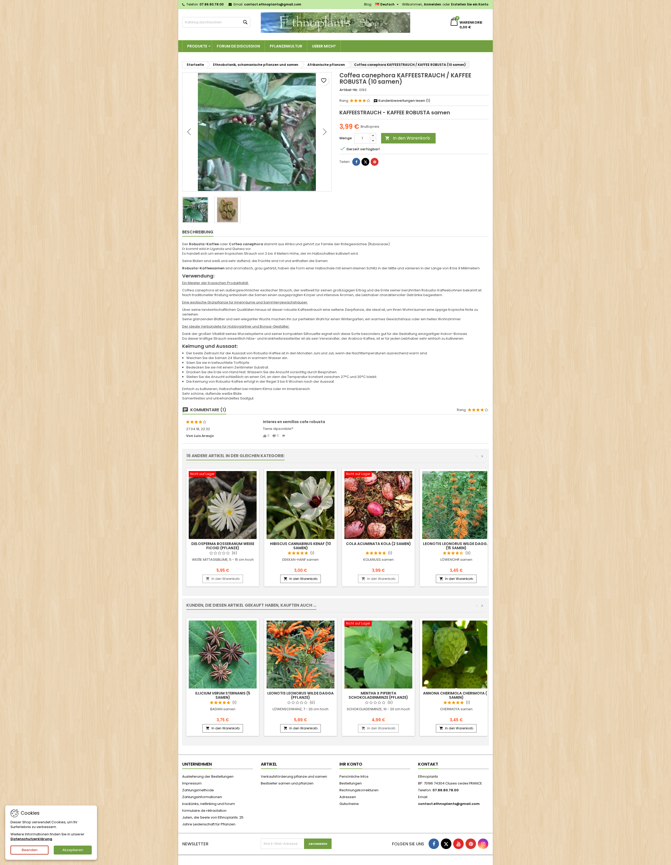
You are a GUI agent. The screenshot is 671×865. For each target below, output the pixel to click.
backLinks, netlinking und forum (208, 803)
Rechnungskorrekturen (358, 790)
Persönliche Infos (354, 776)
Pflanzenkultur (286, 46)
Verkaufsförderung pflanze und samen (294, 776)
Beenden (29, 849)
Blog (367, 4)
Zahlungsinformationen (202, 796)
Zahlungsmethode (198, 790)
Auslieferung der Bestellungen (208, 776)
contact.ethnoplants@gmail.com (272, 4)
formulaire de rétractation (204, 810)
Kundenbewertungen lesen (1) (404, 100)
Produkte (197, 46)
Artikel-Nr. (348, 90)
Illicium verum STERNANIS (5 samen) (222, 695)
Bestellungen (350, 783)
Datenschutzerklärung (31, 838)
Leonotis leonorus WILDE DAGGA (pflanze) (300, 695)
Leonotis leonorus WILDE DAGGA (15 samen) (456, 546)
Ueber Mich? (324, 46)
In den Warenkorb (407, 138)
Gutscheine (349, 803)
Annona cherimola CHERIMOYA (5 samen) (456, 695)
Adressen (347, 796)
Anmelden (432, 4)
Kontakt (428, 764)
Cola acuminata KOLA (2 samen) (378, 543)
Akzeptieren (72, 849)
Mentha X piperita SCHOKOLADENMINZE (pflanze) (378, 695)
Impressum (192, 783)
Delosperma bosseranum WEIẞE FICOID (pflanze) (222, 546)
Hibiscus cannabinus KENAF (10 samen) (300, 546)
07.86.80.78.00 (211, 4)
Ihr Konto (350, 764)
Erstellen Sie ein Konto (469, 4)
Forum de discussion (238, 46)
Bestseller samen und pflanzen (287, 783)
